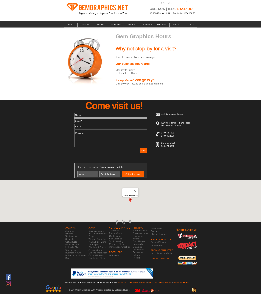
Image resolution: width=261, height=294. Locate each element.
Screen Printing (158, 242)
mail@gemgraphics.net (172, 114)
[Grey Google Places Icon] (130, 222)
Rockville (135, 282)
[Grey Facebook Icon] (117, 222)
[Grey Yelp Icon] (123, 222)
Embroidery (156, 245)
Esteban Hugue (122, 290)
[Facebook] (8, 277)
